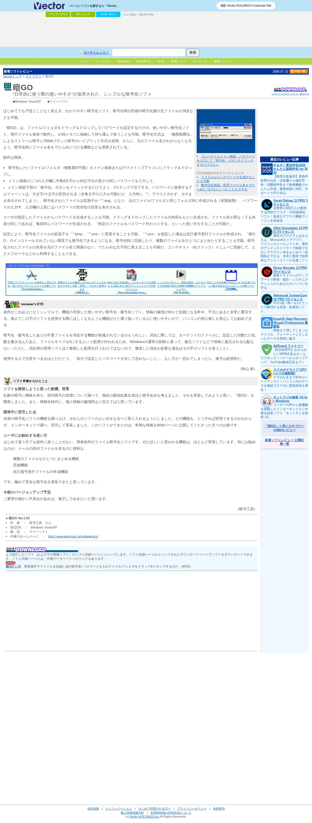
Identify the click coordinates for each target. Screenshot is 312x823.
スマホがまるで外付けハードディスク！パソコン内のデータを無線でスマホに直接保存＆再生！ (284, 383)
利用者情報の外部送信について (171, 812)
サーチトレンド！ (96, 52)
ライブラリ (33, 76)
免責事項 (219, 808)
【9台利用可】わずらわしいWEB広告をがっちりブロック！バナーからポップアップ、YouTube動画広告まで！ (284, 356)
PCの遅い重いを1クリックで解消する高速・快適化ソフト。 (284, 307)
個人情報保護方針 (132, 812)
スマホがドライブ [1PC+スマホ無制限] (290, 371)
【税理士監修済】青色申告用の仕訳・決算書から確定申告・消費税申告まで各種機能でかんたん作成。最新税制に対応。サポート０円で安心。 (284, 185)
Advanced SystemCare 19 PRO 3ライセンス (290, 297)
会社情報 (93, 808)
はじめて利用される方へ (154, 808)
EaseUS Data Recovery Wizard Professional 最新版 (290, 322)
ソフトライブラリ (58, 14)
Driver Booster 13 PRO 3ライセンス (290, 270)
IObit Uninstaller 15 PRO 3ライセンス (290, 230)
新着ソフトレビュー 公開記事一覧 (284, 442)
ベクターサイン (108, 14)
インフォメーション (119, 808)
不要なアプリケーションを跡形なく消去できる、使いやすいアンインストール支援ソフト (32, 285)
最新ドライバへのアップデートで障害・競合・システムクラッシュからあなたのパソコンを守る (284, 282)
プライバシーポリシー (191, 808)
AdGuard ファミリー (288, 346)
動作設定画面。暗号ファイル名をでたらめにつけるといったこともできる (226, 187)
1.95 (13, 566)
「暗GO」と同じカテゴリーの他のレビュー (284, 428)
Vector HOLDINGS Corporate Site (249, 5)
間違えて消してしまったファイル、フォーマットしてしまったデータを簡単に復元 (284, 334)
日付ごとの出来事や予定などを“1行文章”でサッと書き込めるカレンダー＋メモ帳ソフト (231, 285)
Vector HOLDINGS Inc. (144, 816)
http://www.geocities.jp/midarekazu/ (73, 536)
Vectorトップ (12, 76)
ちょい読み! (130, 14)
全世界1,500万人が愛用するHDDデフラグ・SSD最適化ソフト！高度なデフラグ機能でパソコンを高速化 (284, 214)
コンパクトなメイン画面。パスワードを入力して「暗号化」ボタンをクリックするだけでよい (226, 161)
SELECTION (146, 14)
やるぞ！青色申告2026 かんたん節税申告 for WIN (290, 169)
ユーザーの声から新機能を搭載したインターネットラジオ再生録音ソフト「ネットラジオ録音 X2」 (284, 411)
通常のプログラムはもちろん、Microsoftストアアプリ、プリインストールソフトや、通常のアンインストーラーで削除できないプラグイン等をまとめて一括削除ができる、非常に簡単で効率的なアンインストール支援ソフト (284, 248)
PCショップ (83, 14)
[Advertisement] (156, 32)
